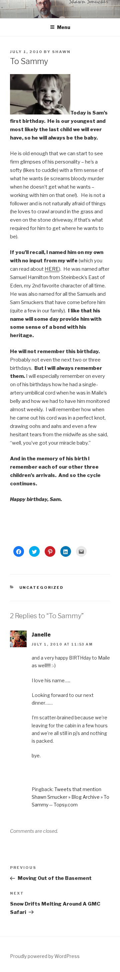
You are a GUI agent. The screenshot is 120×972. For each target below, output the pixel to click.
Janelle (41, 635)
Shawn (61, 51)
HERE (52, 269)
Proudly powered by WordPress (45, 956)
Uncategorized (41, 587)
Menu (63, 27)
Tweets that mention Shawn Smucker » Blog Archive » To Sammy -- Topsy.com (70, 796)
